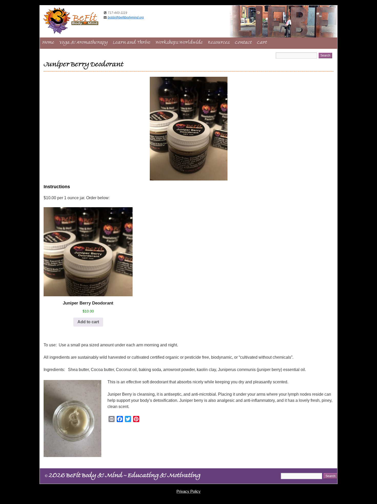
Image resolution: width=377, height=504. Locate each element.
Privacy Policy (188, 491)
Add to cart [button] (88, 322)
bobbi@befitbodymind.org (126, 17)
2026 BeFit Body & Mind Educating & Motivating (122, 476)
